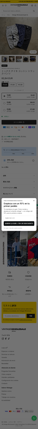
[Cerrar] (33, 200)
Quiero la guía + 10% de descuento (19, 223)
